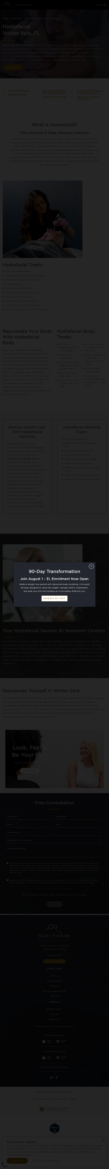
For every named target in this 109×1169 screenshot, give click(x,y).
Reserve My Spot (54, 598)
